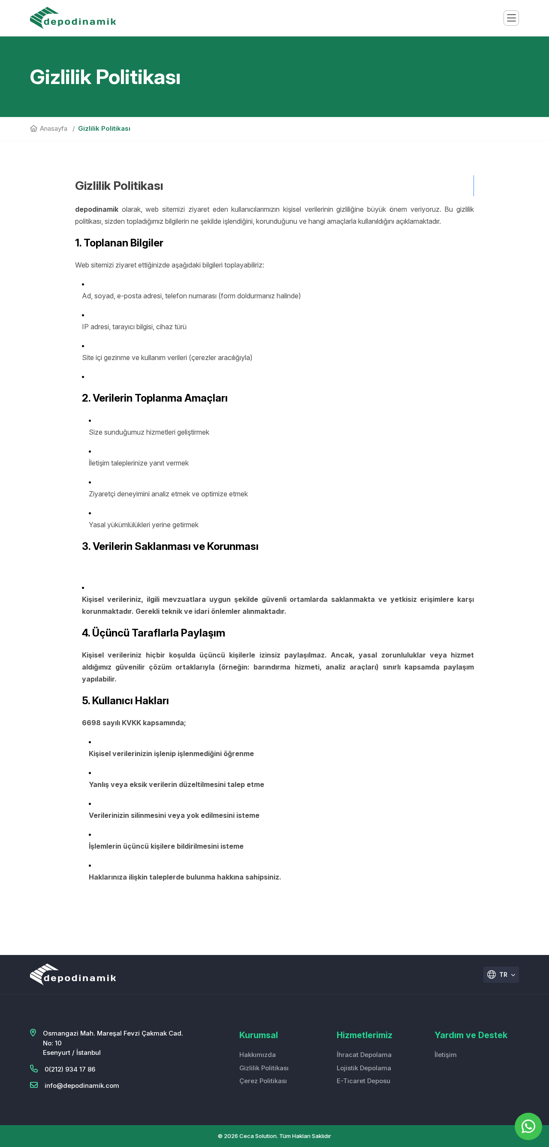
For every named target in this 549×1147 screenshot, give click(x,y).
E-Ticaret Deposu (363, 1081)
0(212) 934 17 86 (70, 1069)
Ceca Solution (258, 1135)
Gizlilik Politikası (264, 1068)
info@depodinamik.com (82, 1085)
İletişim (445, 1055)
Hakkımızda (257, 1055)
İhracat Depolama (364, 1055)
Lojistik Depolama (364, 1068)
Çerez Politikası (263, 1081)
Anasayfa (53, 128)
